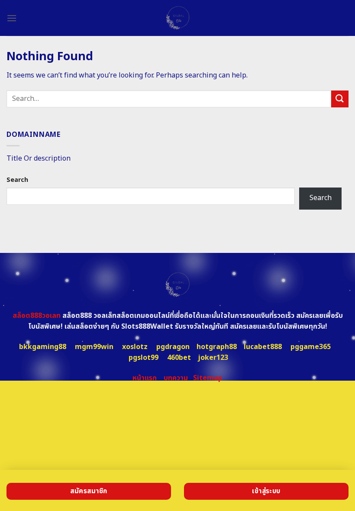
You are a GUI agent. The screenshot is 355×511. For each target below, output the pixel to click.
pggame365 (310, 347)
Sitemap (208, 378)
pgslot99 (143, 358)
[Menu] (11, 18)
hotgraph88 (217, 347)
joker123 (213, 358)
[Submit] (340, 99)
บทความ (176, 378)
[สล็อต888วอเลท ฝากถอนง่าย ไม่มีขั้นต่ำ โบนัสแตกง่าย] (178, 18)
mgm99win (94, 347)
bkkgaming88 (42, 347)
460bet (179, 358)
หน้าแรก (144, 378)
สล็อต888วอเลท (37, 315)
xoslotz (135, 347)
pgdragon (173, 347)
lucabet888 (263, 347)
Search (17, 179)
